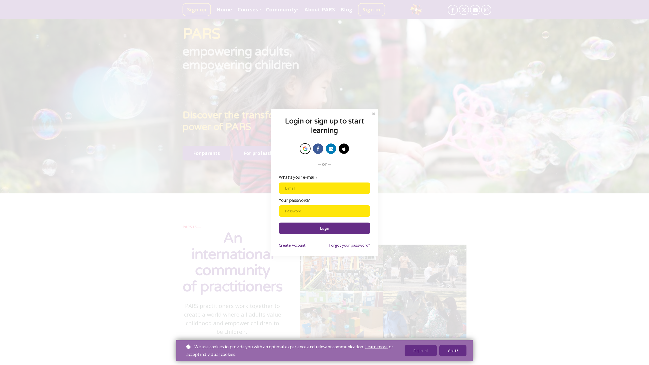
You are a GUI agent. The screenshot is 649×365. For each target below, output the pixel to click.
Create (292, 245)
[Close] (373, 113)
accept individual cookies (210, 354)
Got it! (453, 350)
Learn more (376, 347)
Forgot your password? (349, 245)
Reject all (420, 350)
